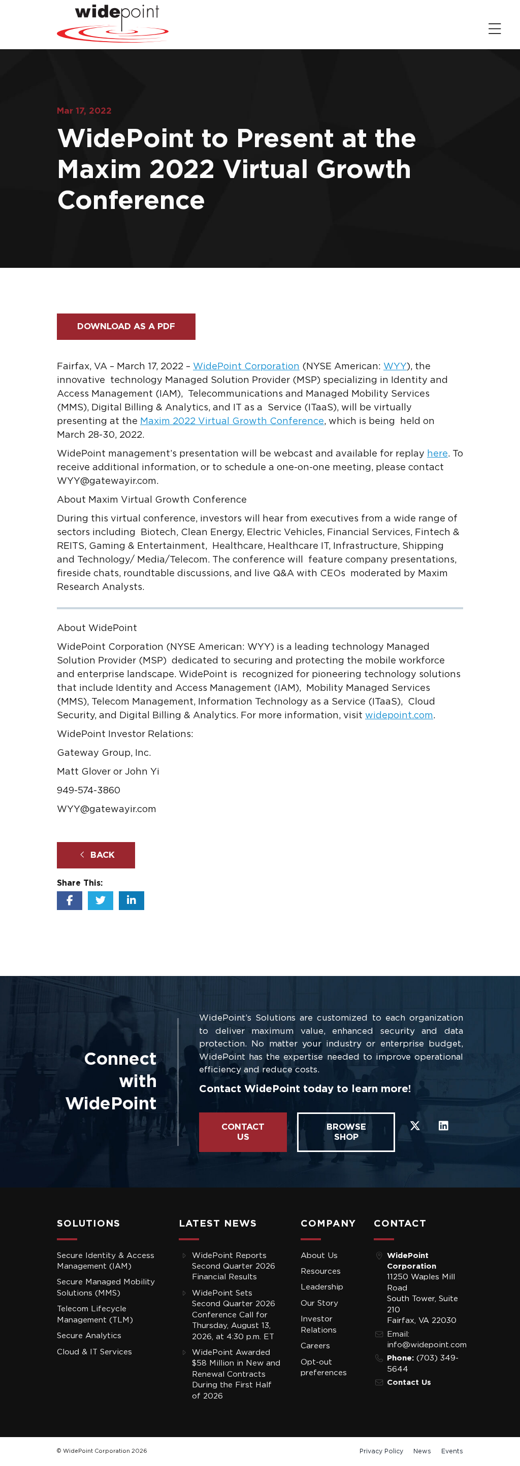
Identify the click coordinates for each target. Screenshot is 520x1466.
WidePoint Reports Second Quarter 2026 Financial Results (233, 1266)
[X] (415, 1125)
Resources (321, 1271)
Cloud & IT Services (94, 1352)
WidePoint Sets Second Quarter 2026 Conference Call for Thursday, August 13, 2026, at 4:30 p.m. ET (233, 1315)
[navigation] (495, 29)
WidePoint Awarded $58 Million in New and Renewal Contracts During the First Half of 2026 (236, 1374)
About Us (319, 1256)
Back (101, 855)
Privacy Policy (381, 1451)
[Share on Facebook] (69, 900)
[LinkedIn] (443, 1125)
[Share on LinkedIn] (131, 900)
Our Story (319, 1303)
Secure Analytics (89, 1336)
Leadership (322, 1287)
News (422, 1451)
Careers (315, 1346)
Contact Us (243, 1132)
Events (452, 1451)
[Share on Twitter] (100, 900)
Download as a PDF (126, 326)
